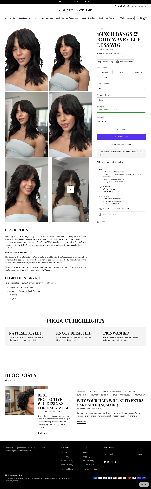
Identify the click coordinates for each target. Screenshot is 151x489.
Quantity (100, 117)
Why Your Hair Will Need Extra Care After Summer (110, 402)
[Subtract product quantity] (106, 121)
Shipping (101, 162)
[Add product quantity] (99, 121)
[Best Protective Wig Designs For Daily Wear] (26, 411)
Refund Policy (67, 461)
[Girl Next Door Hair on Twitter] (118, 6)
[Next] (98, 2)
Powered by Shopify (11, 481)
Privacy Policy (67, 465)
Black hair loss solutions (88, 395)
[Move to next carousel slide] (144, 360)
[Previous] (53, 2)
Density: (103, 95)
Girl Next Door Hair (105, 49)
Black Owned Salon (109, 395)
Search (64, 452)
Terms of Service (68, 469)
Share (102, 222)
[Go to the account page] (140, 18)
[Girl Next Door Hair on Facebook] (116, 6)
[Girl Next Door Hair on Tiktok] (124, 6)
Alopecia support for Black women (92, 391)
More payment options (121, 144)
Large (104, 77)
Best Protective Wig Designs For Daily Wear (53, 401)
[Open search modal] (6, 18)
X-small (105, 72)
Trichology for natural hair (132, 395)
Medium (138, 72)
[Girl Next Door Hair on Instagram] (121, 6)
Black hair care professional (122, 391)
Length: (103, 83)
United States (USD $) (137, 6)
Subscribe (141, 454)
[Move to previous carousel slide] (139, 360)
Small (121, 72)
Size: (102, 68)
